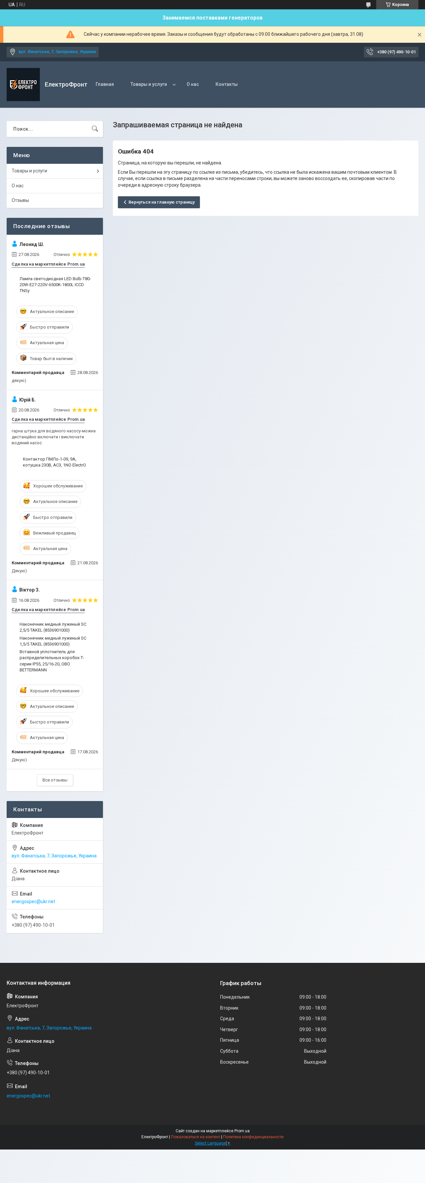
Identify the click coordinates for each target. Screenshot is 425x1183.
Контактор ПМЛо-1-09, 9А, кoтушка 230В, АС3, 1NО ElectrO (54, 462)
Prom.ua (242, 1131)
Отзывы (20, 200)
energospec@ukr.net (33, 901)
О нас (193, 84)
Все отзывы (54, 780)
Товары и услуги (148, 84)
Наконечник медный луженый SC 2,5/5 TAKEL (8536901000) (53, 627)
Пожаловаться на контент (195, 1137)
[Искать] (95, 129)
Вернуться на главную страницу (161, 202)
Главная (105, 84)
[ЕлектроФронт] (23, 84)
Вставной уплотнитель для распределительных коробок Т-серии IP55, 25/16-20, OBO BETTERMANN (52, 660)
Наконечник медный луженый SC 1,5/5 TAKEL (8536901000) (53, 641)
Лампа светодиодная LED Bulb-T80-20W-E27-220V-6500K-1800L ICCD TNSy (55, 284)
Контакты (226, 84)
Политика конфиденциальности (253, 1137)
